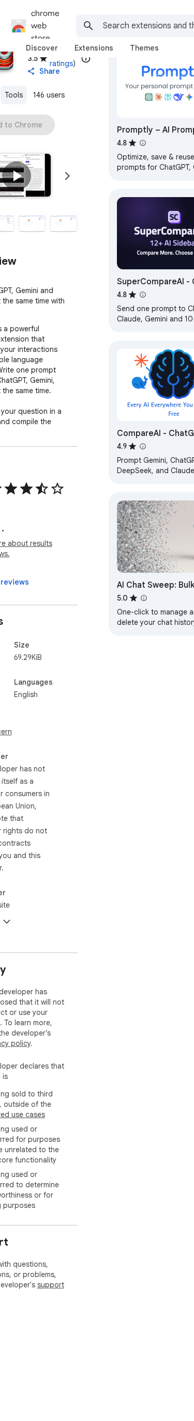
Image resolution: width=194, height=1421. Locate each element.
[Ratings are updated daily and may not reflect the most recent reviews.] (86, 58)
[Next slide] (67, 176)
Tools (14, 95)
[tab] (42, 48)
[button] (16, 176)
